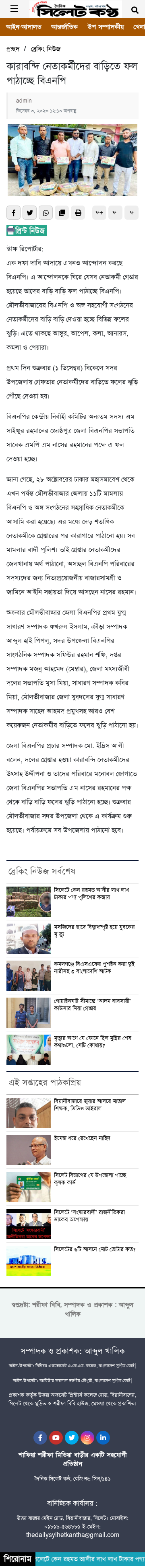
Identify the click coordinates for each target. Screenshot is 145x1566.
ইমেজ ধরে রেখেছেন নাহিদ (82, 1138)
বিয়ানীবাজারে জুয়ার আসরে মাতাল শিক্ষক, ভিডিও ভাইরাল (90, 1105)
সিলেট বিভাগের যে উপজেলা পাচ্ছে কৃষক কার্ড (90, 1179)
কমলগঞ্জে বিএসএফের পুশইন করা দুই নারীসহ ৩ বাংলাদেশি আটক (94, 968)
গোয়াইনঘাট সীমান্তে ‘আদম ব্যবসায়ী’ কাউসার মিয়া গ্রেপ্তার (92, 1005)
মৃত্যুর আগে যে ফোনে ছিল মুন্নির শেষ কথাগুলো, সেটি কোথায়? (92, 1042)
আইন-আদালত (23, 27)
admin (24, 101)
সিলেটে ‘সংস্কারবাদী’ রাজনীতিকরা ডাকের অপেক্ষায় (89, 1216)
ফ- (115, 212)
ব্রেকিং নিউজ (45, 49)
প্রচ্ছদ (12, 49)
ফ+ (99, 212)
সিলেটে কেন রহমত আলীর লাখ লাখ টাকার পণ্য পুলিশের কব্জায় (91, 894)
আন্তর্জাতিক (64, 27)
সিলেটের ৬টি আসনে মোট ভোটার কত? (94, 1249)
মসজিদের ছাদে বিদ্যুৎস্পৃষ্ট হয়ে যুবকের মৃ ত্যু (94, 931)
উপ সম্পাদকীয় (105, 27)
